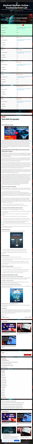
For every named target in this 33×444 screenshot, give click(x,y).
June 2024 (3, 390)
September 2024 (4, 385)
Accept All (16, 440)
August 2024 (3, 387)
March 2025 (3, 375)
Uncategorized (4, 331)
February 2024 (4, 397)
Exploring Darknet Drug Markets (7, 363)
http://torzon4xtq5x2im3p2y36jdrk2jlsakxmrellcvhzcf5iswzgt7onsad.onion (23, 52)
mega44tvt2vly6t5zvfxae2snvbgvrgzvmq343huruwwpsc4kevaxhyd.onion (23, 101)
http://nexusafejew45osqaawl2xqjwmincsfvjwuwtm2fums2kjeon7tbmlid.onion (23, 28)
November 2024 (4, 382)
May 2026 (3, 372)
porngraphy (5, 314)
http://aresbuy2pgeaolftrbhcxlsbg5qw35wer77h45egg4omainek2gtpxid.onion (23, 65)
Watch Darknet (31, 15)
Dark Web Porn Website (5, 317)
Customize (5, 440)
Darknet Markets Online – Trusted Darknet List (16, 6)
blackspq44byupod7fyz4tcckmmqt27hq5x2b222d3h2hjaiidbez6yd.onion (23, 89)
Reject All (11, 440)
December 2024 (4, 380)
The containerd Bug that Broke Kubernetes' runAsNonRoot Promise (12, 407)
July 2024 (3, 389)
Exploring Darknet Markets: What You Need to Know (9, 340)
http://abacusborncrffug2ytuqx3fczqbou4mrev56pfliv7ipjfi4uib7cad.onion (23, 40)
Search (3, 352)
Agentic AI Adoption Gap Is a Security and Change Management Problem (13, 402)
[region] (11, 438)
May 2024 (3, 392)
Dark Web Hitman (4, 367)
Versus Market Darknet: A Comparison (24, 327)
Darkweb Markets (27, 441)
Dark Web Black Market (9, 327)
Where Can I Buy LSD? (28, 317)
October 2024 (4, 384)
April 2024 (3, 394)
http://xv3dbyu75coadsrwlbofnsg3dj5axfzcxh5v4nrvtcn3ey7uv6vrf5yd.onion (24, 77)
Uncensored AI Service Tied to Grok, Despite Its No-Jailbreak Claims (12, 404)
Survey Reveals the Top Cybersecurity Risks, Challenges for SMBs (12, 406)
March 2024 (3, 395)
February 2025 (4, 377)
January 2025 (4, 379)
